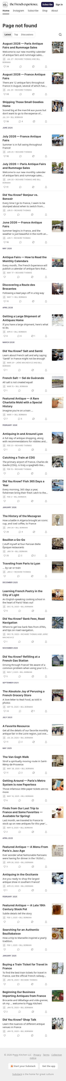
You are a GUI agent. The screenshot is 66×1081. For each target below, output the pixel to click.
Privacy (37, 1054)
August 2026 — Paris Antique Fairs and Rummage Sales (23, 45)
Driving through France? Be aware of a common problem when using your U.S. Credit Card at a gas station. (25, 666)
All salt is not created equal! (18, 382)
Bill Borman (17, 117)
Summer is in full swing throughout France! (22, 146)
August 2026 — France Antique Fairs (24, 76)
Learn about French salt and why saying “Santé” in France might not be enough (24, 357)
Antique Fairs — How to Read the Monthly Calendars (25, 259)
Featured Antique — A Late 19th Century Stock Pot (24, 907)
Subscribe (47, 4)
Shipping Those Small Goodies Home (23, 104)
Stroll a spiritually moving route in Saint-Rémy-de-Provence (25, 763)
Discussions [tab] (27, 34)
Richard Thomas (23, 59)
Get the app (48, 1066)
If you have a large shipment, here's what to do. (25, 326)
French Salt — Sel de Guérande (23, 378)
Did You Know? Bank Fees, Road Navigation (24, 620)
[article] (33, 55)
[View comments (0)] (21, 66)
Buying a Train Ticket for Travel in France (25, 966)
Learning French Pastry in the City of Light (22, 593)
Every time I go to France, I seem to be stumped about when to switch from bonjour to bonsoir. (24, 204)
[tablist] (19, 34)
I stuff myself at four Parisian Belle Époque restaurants (22, 545)
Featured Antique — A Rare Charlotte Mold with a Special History (22, 402)
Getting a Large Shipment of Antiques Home (22, 318)
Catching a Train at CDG (19, 457)
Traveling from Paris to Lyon (21, 563)
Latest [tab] (7, 34)
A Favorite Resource (16, 726)
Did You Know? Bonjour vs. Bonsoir (20, 196)
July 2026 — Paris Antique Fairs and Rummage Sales (24, 166)
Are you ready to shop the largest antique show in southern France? (21, 880)
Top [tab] (16, 34)
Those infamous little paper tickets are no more (25, 790)
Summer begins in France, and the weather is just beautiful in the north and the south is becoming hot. (25, 232)
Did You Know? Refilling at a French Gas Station (21, 658)
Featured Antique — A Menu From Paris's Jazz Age (25, 848)
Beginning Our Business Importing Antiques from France (24, 994)
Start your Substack (25, 1066)
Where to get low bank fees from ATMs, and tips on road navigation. (24, 628)
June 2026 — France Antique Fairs (22, 224)
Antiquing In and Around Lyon (23, 433)
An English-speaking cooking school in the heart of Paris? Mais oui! (24, 601)
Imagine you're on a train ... (18, 410)
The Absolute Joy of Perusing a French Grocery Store (24, 693)
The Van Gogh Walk (16, 757)
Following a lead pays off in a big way (23, 293)
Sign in (59, 4)
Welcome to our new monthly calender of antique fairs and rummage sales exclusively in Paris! (24, 53)
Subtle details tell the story (17, 913)
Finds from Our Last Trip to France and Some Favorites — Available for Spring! (22, 812)
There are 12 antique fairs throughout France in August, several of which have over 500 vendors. (24, 84)
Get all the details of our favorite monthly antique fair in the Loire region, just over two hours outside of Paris (25, 732)
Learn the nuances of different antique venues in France (24, 1025)
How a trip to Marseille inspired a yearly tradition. (25, 939)
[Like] (5, 215)
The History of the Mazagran (22, 516)
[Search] (60, 34)
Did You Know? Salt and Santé (23, 351)
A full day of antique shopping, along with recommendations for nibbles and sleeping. (24, 439)
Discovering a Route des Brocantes (19, 286)
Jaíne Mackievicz (24, 363)
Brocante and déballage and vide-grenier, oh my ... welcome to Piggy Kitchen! (25, 1001)
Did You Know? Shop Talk (19, 1019)
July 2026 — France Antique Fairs (22, 138)
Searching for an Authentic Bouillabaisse (21, 931)
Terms (46, 1054)
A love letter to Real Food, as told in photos (22, 701)
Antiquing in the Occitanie (20, 874)
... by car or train (12, 567)
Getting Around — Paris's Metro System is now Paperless (24, 782)
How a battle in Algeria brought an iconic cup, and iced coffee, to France (25, 522)
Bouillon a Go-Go (14, 539)
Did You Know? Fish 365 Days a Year (23, 483)
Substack (17, 1074)
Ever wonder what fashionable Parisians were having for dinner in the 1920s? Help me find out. (25, 856)
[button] (6, 10)
